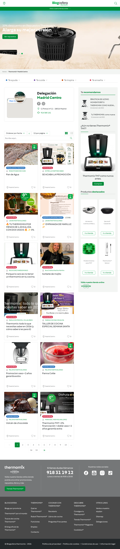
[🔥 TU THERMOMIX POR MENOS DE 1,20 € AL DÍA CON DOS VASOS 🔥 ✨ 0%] (21, 206)
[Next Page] (44, 450)
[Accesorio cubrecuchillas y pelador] (89, 209)
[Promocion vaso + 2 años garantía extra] (21, 355)
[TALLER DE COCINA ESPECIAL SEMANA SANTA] (57, 305)
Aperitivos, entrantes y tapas (53, 217)
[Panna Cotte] (57, 355)
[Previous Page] (9, 444)
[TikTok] (110, 473)
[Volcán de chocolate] (21, 405)
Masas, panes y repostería (15, 168)
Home (4, 72)
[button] (116, 3)
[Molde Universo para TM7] (89, 249)
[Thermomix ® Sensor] (107, 249)
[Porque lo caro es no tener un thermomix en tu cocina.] (21, 256)
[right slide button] (11, 53)
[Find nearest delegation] (4, 3)
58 (31, 450)
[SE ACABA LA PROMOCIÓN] (57, 156)
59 (37, 450)
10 (66, 445)
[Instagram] (102, 473)
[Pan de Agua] (21, 156)
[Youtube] (94, 473)
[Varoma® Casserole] (107, 209)
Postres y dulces (48, 367)
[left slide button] (4, 53)
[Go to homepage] (60, 3)
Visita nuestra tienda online (59, 8)
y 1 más (67, 217)
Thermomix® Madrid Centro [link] (18, 72)
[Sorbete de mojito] (57, 256)
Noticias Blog (47, 168)
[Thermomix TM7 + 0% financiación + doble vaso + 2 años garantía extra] (57, 405)
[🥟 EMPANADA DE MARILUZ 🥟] (57, 206)
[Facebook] (86, 473)
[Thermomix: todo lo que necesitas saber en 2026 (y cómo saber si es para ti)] (21, 305)
